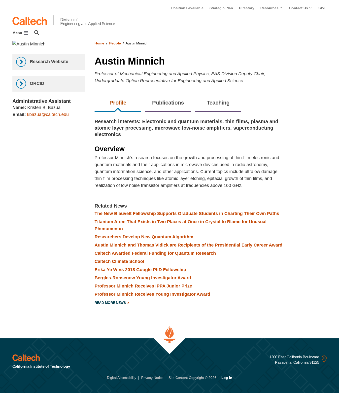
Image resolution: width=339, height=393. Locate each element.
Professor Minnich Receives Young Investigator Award (152, 294)
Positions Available (187, 8)
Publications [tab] (168, 103)
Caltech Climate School (119, 261)
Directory (246, 8)
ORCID (36, 83)
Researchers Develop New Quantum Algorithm (144, 236)
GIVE (322, 8)
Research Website (48, 61)
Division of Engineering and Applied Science (87, 22)
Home (99, 43)
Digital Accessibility (121, 378)
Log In (226, 378)
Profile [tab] (117, 103)
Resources (269, 8)
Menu (17, 33)
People (115, 43)
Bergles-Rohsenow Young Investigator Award (143, 277)
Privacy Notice (152, 378)
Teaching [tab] (218, 103)
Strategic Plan (221, 8)
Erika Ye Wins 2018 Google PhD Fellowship (140, 269)
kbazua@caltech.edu (48, 114)
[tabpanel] (211, 213)
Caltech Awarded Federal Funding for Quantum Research (155, 253)
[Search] (36, 32)
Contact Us (299, 8)
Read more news (111, 303)
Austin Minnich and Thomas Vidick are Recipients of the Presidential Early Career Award (188, 245)
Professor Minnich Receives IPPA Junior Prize (143, 286)
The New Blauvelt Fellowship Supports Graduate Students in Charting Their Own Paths (187, 213)
